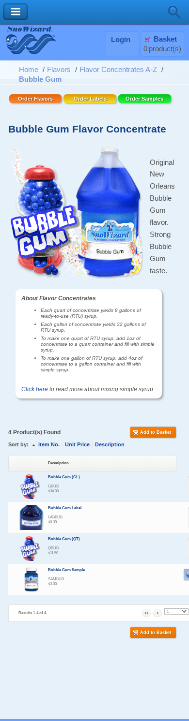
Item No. (49, 444)
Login (120, 40)
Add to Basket (155, 432)
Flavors (59, 70)
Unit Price (77, 444)
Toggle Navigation (15, 11)
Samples (144, 99)
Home (28, 70)
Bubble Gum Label (64, 508)
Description (110, 444)
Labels (90, 99)
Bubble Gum (40, 79)
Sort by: (18, 444)
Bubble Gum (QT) (64, 539)
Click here (34, 389)
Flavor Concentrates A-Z (118, 70)
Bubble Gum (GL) (64, 477)
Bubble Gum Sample (66, 570)
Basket (165, 39)
